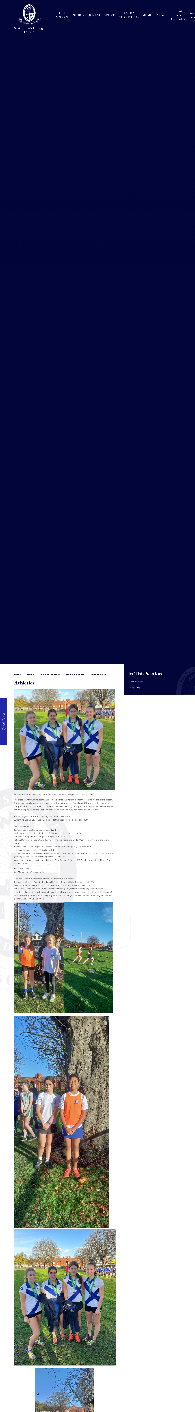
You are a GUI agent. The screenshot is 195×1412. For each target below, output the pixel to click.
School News (98, 674)
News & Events (75, 674)
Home (17, 674)
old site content (50, 674)
